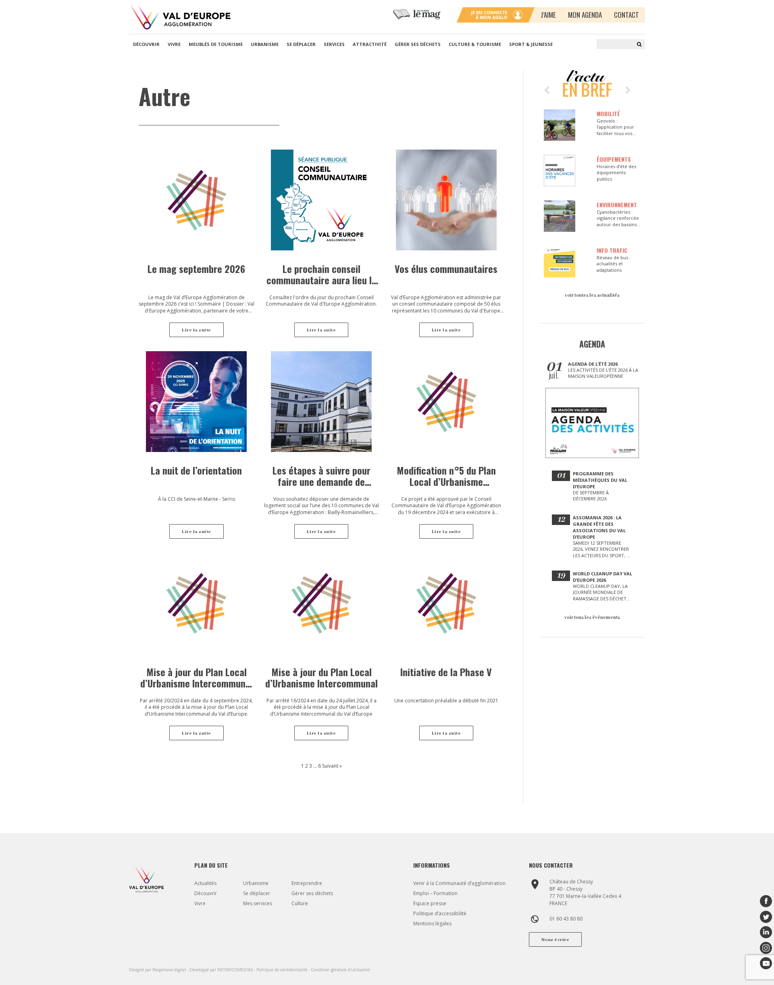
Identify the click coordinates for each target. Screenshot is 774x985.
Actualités (205, 883)
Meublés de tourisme (216, 44)
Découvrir (146, 44)
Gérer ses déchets (418, 44)
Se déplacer (301, 44)
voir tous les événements (592, 617)
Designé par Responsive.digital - (159, 970)
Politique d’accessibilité (439, 913)
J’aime (548, 15)
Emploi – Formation (435, 893)
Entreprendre (306, 883)
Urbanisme (265, 44)
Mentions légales (432, 923)
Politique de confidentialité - (283, 970)
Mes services (257, 903)
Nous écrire (555, 940)
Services (334, 44)
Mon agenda (585, 15)
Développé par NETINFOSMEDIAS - (222, 970)
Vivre (174, 44)
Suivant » (332, 765)
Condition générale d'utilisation (340, 970)
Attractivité (370, 44)
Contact (626, 15)
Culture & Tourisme (475, 44)
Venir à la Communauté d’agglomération (459, 883)
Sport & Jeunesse (531, 44)
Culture (299, 903)
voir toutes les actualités (592, 295)
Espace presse (429, 903)
